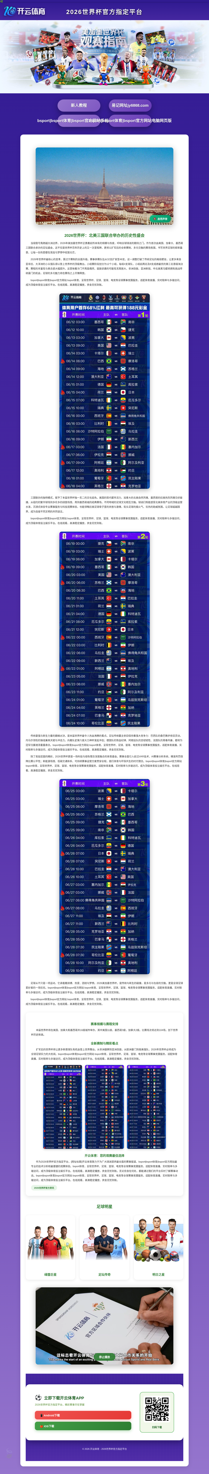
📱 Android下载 (50, 1415)
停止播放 (104, 1357)
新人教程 (79, 105)
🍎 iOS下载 (47, 1426)
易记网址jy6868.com (130, 105)
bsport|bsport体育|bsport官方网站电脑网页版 (130, 120)
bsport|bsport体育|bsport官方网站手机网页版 (79, 120)
